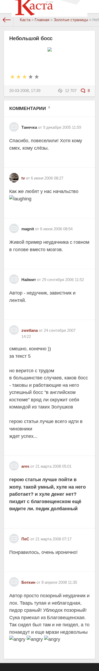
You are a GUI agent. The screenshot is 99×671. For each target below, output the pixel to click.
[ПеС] (14, 536)
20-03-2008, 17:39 (24, 90)
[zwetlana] (14, 328)
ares (25, 466)
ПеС (25, 539)
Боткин (28, 582)
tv (23, 178)
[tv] (14, 175)
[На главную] (6, 19)
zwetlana (29, 330)
